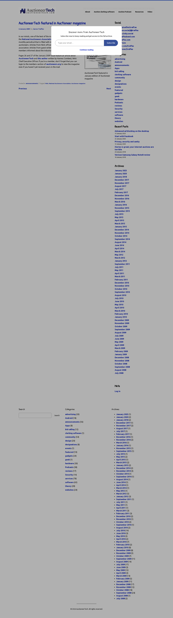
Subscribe (111, 43)
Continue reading (86, 50)
